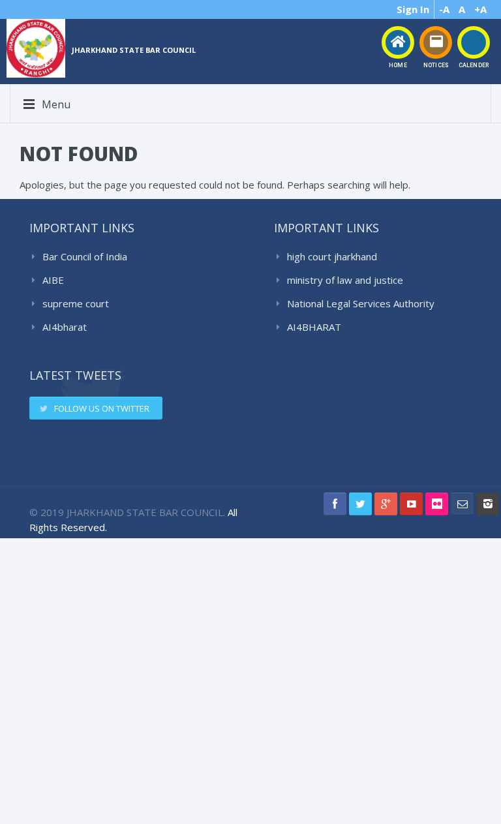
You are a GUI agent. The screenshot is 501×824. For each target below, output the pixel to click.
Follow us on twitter (101, 408)
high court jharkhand (332, 256)
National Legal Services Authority (360, 303)
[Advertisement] (254, 679)
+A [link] (480, 9)
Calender (474, 65)
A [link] (462, 9)
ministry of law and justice (345, 279)
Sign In (413, 9)
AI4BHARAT (314, 326)
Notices (435, 65)
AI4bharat (64, 326)
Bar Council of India (84, 256)
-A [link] (444, 9)
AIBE (53, 279)
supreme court (75, 303)
